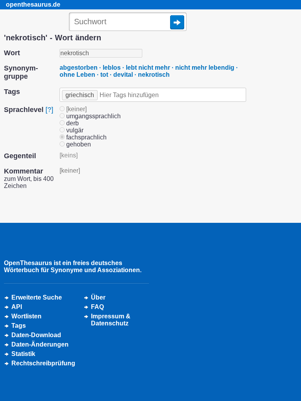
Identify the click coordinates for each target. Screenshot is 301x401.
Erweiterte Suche (36, 297)
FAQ (97, 306)
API (16, 306)
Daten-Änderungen (40, 344)
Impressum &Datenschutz (111, 320)
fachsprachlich (86, 137)
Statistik (23, 353)
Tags (18, 325)
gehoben (78, 144)
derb (72, 123)
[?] (49, 110)
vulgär (74, 130)
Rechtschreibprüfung (43, 363)
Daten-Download (36, 335)
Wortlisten (26, 316)
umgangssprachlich (93, 116)
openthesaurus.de (33, 4)
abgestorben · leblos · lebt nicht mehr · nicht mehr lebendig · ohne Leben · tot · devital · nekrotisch (149, 71)
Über (98, 297)
